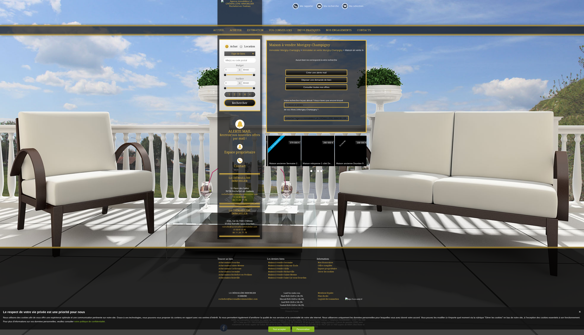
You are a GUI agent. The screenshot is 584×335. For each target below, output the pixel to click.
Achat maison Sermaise (229, 271)
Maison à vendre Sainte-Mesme (282, 275)
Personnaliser (303, 329)
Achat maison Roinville (229, 278)
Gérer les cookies (326, 271)
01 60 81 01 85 (239, 229)
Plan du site (323, 296)
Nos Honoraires (325, 262)
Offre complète (325, 265)
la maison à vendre (293, 104)
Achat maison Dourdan (229, 262)
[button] (231, 46)
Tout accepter (279, 329)
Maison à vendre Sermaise (280, 262)
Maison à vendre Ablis (278, 268)
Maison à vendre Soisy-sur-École (283, 265)
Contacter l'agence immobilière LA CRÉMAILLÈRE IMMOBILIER (315, 118)
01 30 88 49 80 (239, 197)
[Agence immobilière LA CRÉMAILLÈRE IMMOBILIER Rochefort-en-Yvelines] (240, 6)
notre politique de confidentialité (89, 321)
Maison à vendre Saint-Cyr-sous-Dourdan (287, 278)
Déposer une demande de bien (316, 80)
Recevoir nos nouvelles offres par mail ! (240, 134)
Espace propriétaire (239, 152)
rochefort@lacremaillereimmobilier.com (239, 194)
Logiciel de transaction (328, 299)
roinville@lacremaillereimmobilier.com (239, 226)
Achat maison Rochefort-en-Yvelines (235, 275)
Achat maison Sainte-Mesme (231, 265)
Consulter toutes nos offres (316, 87)
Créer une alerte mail (316, 72)
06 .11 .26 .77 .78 (240, 200)
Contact (240, 166)
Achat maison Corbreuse (230, 268)
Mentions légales (325, 293)
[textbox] (240, 60)
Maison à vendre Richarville (281, 271)
